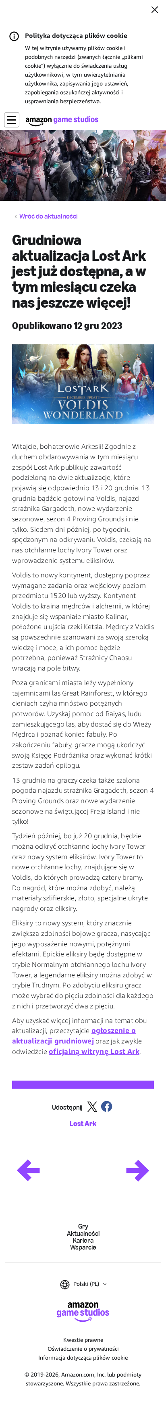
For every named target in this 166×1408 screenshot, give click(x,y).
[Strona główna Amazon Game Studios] (62, 121)
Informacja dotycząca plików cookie (83, 1357)
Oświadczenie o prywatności (83, 1348)
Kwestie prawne (83, 1339)
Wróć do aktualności (48, 216)
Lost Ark (83, 1124)
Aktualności (83, 1233)
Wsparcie (83, 1247)
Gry (83, 1226)
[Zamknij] (154, 10)
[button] (11, 119)
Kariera (83, 1240)
